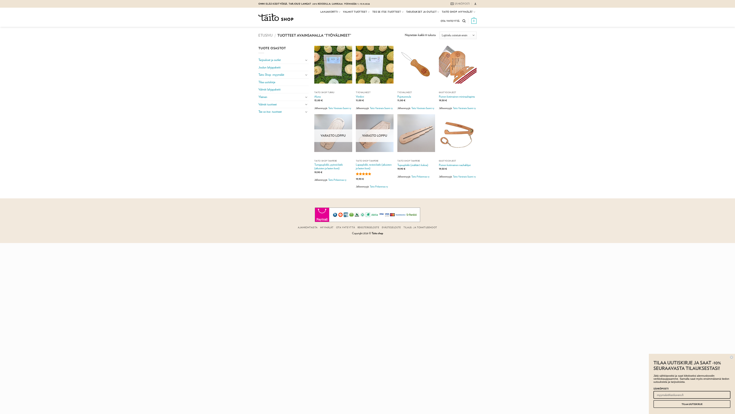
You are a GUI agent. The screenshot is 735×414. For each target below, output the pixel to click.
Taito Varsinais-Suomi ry (339, 108)
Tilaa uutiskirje (266, 82)
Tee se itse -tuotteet (386, 11)
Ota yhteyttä (450, 21)
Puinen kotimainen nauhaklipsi (455, 165)
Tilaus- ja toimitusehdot (420, 227)
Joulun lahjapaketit (269, 67)
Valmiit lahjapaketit (269, 89)
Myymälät (327, 227)
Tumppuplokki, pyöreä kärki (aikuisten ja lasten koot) (328, 166)
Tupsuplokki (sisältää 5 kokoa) (412, 165)
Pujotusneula (404, 96)
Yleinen (262, 97)
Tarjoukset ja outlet (421, 11)
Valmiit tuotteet (355, 11)
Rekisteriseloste (368, 227)
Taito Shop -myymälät (457, 11)
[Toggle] (306, 60)
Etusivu (265, 35)
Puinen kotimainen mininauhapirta (457, 96)
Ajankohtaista (308, 227)
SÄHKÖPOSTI (661, 388)
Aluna (317, 96)
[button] (475, 3)
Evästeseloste (391, 227)
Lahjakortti (329, 11)
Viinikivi (360, 96)
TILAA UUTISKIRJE (692, 404)
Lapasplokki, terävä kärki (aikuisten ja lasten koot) (374, 166)
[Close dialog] (731, 357)
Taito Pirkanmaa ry (337, 179)
